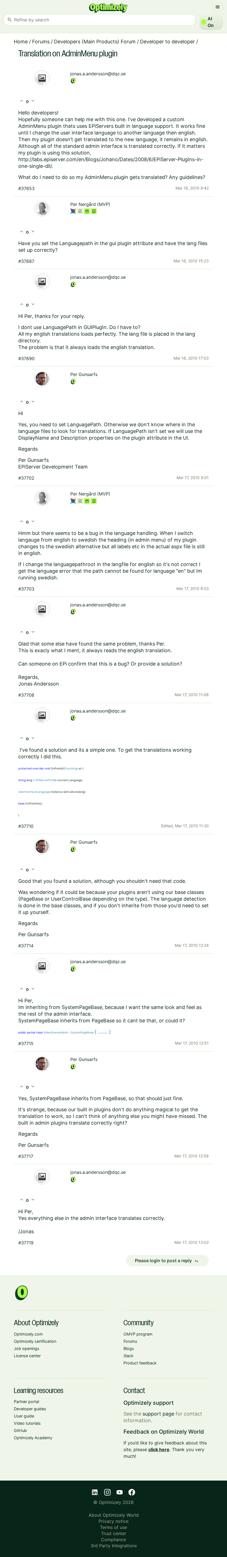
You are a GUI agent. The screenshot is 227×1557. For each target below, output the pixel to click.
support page (158, 1414)
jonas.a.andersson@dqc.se (98, 73)
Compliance (113, 1539)
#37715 (25, 1043)
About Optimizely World (114, 1515)
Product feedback (140, 1363)
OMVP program (138, 1334)
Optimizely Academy (33, 1437)
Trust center (113, 1533)
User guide (24, 1416)
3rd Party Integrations (114, 1545)
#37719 (25, 1242)
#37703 (26, 589)
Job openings (26, 1348)
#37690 (26, 358)
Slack (128, 1355)
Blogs (128, 1348)
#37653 (26, 188)
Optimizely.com (28, 1334)
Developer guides (30, 1408)
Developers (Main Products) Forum (95, 41)
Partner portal (26, 1401)
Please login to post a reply (166, 1261)
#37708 (26, 695)
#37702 (26, 478)
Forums (41, 41)
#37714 (25, 945)
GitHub (20, 1430)
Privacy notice (113, 1521)
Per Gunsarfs (83, 374)
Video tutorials (27, 1423)
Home (21, 41)
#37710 (25, 826)
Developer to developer (167, 41)
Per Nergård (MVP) (90, 204)
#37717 (25, 1156)
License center (27, 1355)
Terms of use (113, 1527)
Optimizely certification (35, 1341)
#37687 (26, 261)
